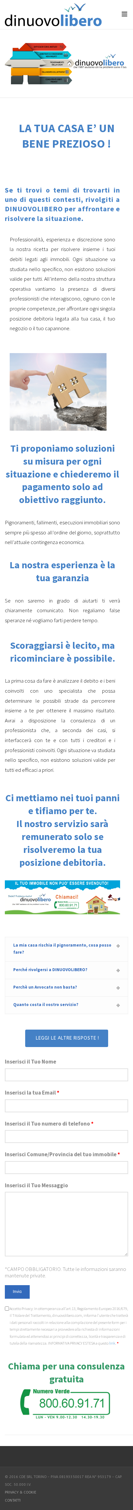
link (112, 1343)
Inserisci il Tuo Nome (30, 1061)
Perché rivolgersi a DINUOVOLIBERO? (50, 969)
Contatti (13, 1500)
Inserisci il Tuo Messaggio (36, 1185)
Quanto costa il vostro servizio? (45, 1004)
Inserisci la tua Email (32, 1092)
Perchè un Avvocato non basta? (45, 987)
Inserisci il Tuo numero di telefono (49, 1123)
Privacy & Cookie (20, 1492)
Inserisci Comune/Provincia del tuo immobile (62, 1154)
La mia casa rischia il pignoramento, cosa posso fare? (62, 948)
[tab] (66, 949)
